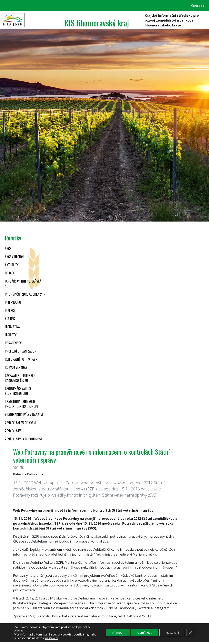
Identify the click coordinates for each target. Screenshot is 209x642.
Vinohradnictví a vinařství (24, 414)
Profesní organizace (19, 351)
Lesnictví (11, 334)
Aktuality (12, 264)
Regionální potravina (20, 359)
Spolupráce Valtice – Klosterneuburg (19, 391)
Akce (8, 248)
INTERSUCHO (13, 302)
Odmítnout (144, 632)
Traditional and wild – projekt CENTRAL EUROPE (21, 404)
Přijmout (117, 632)
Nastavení (172, 632)
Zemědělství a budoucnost (23, 439)
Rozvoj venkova (16, 367)
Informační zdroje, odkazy (24, 294)
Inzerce (10, 310)
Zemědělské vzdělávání (20, 422)
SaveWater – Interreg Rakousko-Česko (20, 378)
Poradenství (13, 343)
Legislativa (12, 326)
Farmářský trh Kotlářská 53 (23, 283)
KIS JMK (10, 318)
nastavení (51, 638)
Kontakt (197, 5)
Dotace (9, 273)
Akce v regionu (15, 256)
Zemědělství (13, 430)
